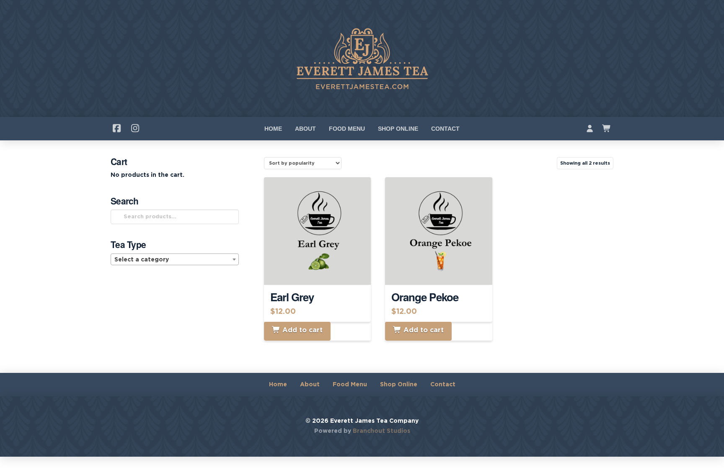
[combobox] (175, 259)
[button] (606, 128)
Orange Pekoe (424, 297)
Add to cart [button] (321, 271)
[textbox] (174, 260)
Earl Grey (292, 297)
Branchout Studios (381, 431)
